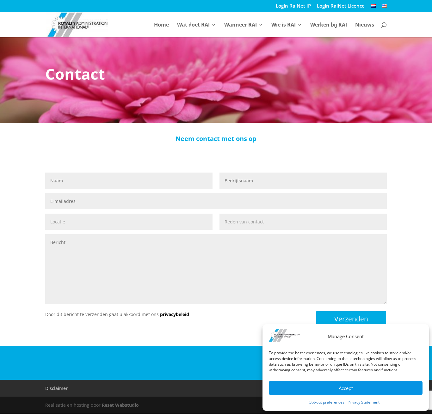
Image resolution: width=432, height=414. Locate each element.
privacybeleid (174, 314)
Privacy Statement (364, 402)
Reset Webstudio (120, 405)
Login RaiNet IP (293, 6)
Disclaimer (56, 388)
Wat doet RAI (193, 25)
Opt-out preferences (326, 402)
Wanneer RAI (240, 25)
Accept (346, 388)
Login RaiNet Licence (341, 6)
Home (161, 25)
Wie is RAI (283, 25)
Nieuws (364, 25)
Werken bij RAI (328, 25)
